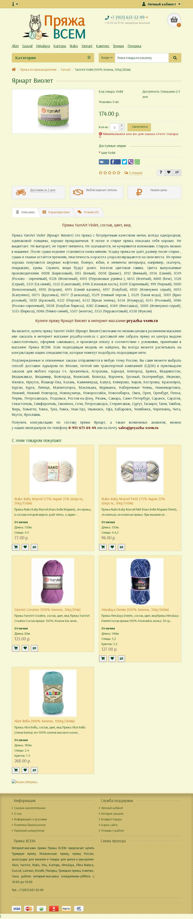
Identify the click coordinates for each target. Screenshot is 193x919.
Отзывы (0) (91, 212)
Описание (28, 212)
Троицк (118, 46)
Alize (15, 46)
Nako (74, 46)
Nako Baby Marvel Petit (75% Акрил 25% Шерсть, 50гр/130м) (133, 501)
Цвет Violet (108, 153)
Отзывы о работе (112, 831)
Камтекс (102, 46)
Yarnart (86, 46)
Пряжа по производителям (38, 70)
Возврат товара (111, 819)
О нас (18, 814)
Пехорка (134, 46)
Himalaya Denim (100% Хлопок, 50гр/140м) (135, 609)
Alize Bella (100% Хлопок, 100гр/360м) (44, 721)
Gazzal (27, 46)
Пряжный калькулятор (29, 831)
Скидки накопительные (29, 808)
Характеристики (59, 212)
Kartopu (59, 46)
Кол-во (103, 127)
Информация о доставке (30, 819)
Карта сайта (109, 825)
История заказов (112, 814)
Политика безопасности (30, 825)
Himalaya (43, 46)
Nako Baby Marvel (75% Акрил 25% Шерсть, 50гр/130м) (49, 501)
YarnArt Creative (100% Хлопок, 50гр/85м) (47, 609)
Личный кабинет (112, 808)
